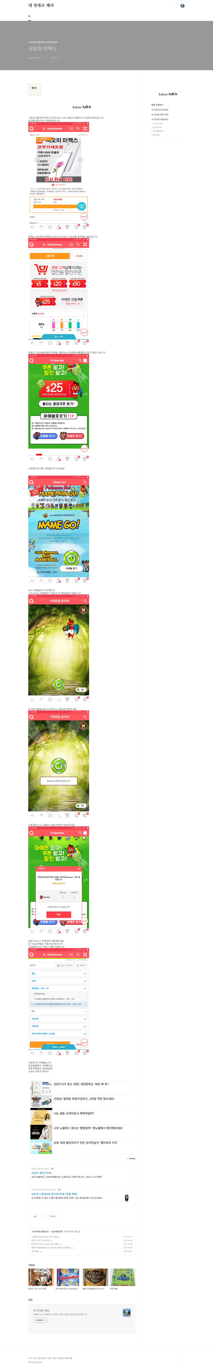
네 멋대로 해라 (41, 6)
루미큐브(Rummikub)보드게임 (45, 1243)
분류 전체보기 (157, 104)
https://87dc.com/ (40, 1168)
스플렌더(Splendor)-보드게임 (44, 1236)
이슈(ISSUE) (157, 123)
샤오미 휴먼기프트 (41, 1173)
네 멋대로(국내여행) (160, 109)
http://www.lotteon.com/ (44, 1189)
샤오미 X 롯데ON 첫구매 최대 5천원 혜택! (54, 1194)
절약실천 (156, 134)
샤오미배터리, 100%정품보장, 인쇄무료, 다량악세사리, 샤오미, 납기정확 (66, 1176)
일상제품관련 (57, 1231)
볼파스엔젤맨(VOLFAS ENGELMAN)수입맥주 (50, 1247)
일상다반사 (157, 127)
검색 (176, 6)
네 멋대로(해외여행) (160, 114)
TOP (182, 1359)
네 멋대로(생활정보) (40, 1231)
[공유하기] (39, 1216)
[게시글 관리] (43, 1216)
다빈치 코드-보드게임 (40, 1240)
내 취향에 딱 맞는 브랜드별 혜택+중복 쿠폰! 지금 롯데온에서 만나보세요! (66, 1197)
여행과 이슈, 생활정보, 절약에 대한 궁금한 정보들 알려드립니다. (60, 1314)
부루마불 (35, 1251)
